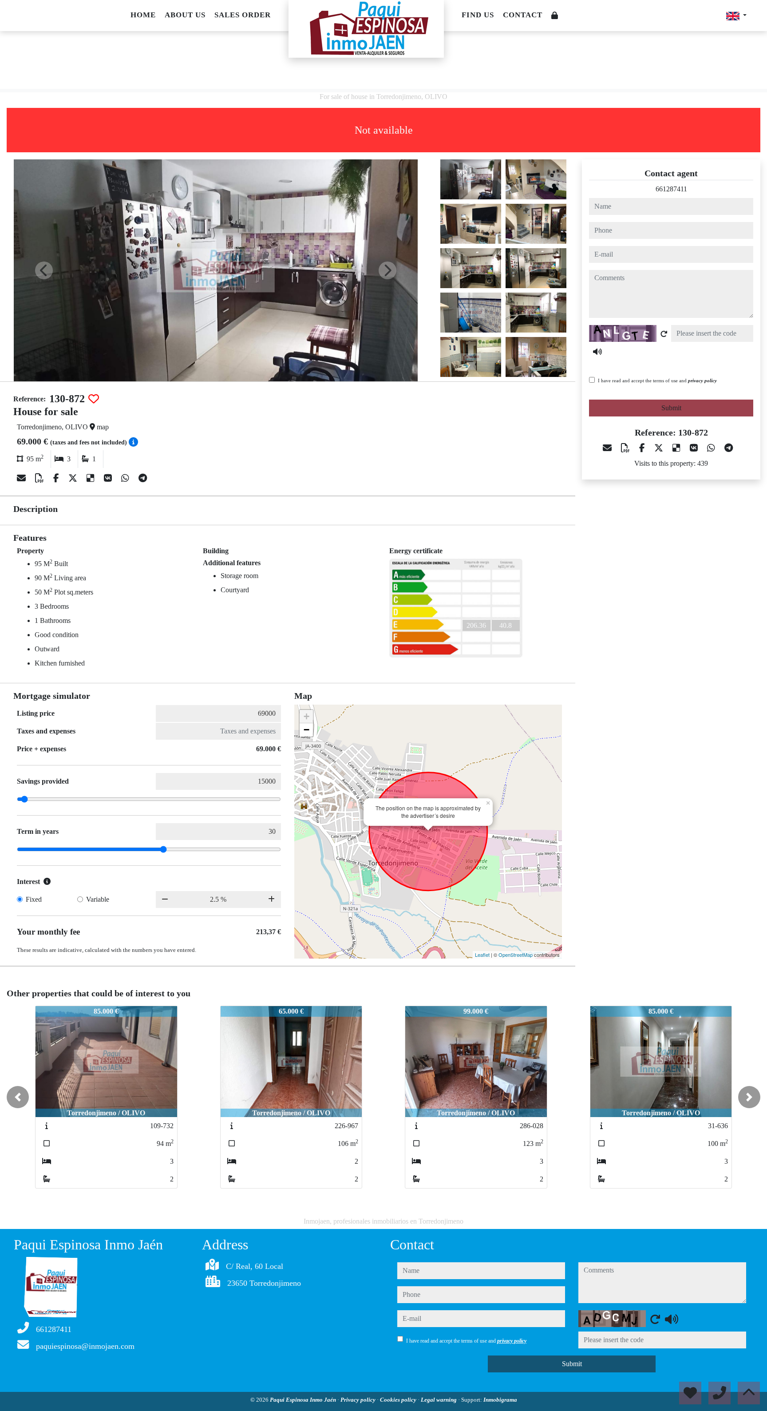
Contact (522, 15)
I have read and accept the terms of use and (657, 380)
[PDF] (40, 478)
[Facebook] (57, 478)
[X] (73, 478)
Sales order (242, 15)
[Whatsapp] (126, 478)
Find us (478, 15)
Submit (671, 408)
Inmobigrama (500, 1399)
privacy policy (702, 380)
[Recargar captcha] (664, 334)
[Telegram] (142, 478)
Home (143, 15)
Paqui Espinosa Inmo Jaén (303, 1399)
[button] (18, 1097)
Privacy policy (358, 1399)
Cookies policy (399, 1399)
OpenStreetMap (515, 954)
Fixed (34, 899)
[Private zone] (554, 16)
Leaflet (482, 954)
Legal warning (439, 1399)
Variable (97, 899)
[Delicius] (92, 478)
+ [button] (306, 716)
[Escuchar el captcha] (597, 352)
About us (185, 15)
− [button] (306, 729)
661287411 (671, 189)
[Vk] (109, 478)
